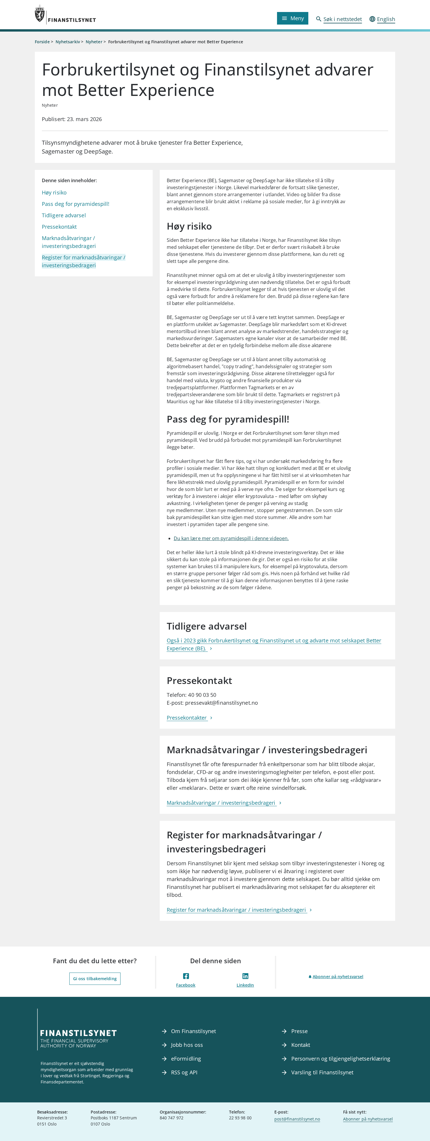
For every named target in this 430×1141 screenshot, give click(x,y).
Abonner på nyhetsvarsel (338, 976)
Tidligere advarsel (64, 215)
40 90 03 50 (202, 694)
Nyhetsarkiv (68, 41)
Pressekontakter (187, 717)
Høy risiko (54, 192)
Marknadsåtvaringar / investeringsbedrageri (222, 802)
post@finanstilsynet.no (297, 1119)
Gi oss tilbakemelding (95, 978)
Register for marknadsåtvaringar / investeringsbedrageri (237, 909)
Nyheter (94, 41)
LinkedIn (245, 985)
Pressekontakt (59, 226)
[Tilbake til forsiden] (80, 15)
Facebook (185, 985)
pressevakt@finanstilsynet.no (221, 702)
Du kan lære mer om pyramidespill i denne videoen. (231, 538)
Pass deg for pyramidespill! (75, 203)
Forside (42, 41)
